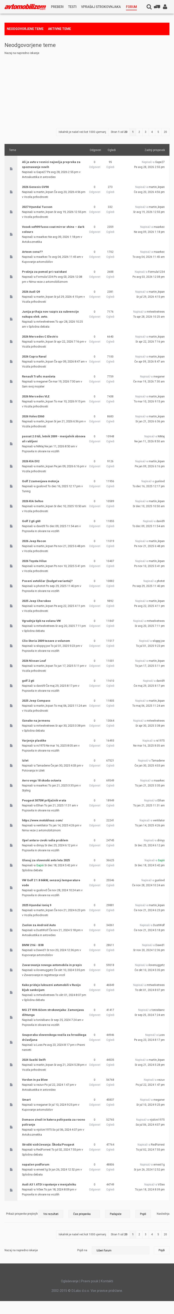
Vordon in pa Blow (35, 1079)
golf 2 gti (28, 680)
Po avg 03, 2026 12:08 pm (149, 276)
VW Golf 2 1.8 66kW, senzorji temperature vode (51, 882)
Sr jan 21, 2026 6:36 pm (150, 421)
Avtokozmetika (32, 241)
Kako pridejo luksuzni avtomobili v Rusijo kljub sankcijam (51, 987)
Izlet (25, 760)
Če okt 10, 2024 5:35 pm (150, 970)
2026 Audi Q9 (31, 291)
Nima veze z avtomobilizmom (48, 281)
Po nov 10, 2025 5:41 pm (149, 566)
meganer (42, 381)
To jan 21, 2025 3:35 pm (150, 785)
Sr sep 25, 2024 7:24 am (150, 1015)
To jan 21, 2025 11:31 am (149, 805)
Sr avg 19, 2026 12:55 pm (149, 212)
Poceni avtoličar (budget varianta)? (47, 581)
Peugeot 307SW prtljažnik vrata (44, 800)
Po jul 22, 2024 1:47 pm (150, 1084)
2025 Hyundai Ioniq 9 (36, 905)
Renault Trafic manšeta (38, 376)
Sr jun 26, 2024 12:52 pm (149, 1169)
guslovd (41, 486)
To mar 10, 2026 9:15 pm (149, 401)
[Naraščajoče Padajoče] (128, 1213)
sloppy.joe (43, 645)
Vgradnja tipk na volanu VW (41, 621)
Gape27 (41, 172)
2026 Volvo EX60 (33, 416)
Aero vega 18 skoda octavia (41, 780)
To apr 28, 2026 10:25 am (149, 316)
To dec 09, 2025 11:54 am (148, 526)
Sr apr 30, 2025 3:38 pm (150, 725)
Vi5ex (39, 1189)
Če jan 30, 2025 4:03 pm (150, 765)
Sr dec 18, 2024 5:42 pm (150, 865)
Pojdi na (82, 1250)
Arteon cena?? (32, 251)
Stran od (119, 132)
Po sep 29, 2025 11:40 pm (149, 586)
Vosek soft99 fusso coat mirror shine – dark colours (53, 229)
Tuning (26, 491)
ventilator (42, 825)
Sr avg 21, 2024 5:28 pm (150, 1064)
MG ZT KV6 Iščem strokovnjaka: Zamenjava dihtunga (53, 1012)
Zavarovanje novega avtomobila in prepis (52, 965)
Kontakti (107, 1281)
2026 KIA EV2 (30, 461)
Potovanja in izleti (33, 770)
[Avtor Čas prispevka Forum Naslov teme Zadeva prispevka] (84, 1213)
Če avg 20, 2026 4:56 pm (149, 192)
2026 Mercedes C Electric (40, 336)
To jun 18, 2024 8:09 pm (150, 1189)
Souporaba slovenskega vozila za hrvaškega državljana (54, 1037)
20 (165, 132)
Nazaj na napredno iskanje (22, 53)
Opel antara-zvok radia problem (45, 840)
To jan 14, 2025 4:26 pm (150, 825)
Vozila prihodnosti (36, 197)
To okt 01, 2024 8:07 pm (150, 990)
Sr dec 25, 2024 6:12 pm (150, 845)
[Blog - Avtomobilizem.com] (25, 7)
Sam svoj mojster (33, 386)
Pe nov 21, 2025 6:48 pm (149, 546)
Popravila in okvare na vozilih (40, 451)
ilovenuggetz (44, 970)
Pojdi (162, 1250)
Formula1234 (44, 276)
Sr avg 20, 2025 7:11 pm (150, 626)
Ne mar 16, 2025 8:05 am (149, 745)
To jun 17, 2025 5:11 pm (150, 665)
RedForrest (43, 1149)
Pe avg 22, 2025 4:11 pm (149, 606)
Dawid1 (41, 950)
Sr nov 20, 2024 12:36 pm (149, 950)
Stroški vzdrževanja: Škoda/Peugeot (48, 1144)
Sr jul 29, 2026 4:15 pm (150, 296)
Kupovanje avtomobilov (37, 261)
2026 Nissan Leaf (34, 660)
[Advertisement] (87, 89)
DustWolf (42, 930)
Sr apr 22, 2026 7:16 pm (150, 341)
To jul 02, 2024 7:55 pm (150, 1149)
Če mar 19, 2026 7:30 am (149, 381)
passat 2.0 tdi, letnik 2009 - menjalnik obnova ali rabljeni (53, 439)
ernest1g (42, 1169)
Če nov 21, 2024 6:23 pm (149, 910)
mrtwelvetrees (45, 321)
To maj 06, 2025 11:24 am (148, 705)
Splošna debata (39, 326)
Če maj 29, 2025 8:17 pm (149, 685)
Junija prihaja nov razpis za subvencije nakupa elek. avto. (50, 314)
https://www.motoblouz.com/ (42, 820)
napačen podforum (35, 1164)
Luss (39, 1044)
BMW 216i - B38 (33, 945)
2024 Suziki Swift (34, 1059)
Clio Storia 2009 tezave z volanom (46, 640)
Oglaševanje (70, 1281)
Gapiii (40, 865)
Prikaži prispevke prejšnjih (22, 1213)
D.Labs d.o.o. (81, 1290)
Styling (26, 790)
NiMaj (40, 446)
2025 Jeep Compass (36, 700)
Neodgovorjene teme (25, 29)
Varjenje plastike (34, 740)
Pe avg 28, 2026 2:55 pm (149, 167)
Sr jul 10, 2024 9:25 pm (150, 1104)
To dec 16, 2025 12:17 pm (149, 486)
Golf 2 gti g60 (31, 521)
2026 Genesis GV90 (35, 187)
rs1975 (40, 745)
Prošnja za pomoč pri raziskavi (44, 271)
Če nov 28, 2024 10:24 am (148, 885)
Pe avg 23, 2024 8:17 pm (149, 1039)
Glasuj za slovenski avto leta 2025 (46, 860)
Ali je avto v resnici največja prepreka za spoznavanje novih (51, 164)
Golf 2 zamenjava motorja (40, 481)
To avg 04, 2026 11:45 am (149, 256)
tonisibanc (43, 1020)
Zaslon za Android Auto (39, 925)
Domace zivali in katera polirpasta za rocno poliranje (53, 1122)
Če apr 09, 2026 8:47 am (149, 361)
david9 (40, 526)
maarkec (42, 236)
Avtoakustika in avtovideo (39, 177)
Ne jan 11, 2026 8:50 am (149, 441)
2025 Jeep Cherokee (36, 601)
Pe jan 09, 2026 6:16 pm (150, 466)
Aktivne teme (59, 29)
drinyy (40, 845)
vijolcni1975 (44, 1129)
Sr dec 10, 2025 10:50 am (149, 506)
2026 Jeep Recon (34, 541)
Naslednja (163, 1213)
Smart (26, 1099)
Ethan (40, 805)
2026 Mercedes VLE (35, 396)
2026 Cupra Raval (34, 356)
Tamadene (43, 765)
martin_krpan (44, 192)
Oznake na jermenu (36, 720)
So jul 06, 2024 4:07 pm (150, 1124)
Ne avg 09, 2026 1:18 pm (149, 232)
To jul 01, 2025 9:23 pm (150, 645)
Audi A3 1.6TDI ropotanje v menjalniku (49, 1184)
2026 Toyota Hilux (34, 561)
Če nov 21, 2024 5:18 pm (149, 930)
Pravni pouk (89, 1281)
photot (40, 586)
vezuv (40, 1084)
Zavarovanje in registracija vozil (44, 975)
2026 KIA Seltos (32, 501)
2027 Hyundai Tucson (37, 207)
